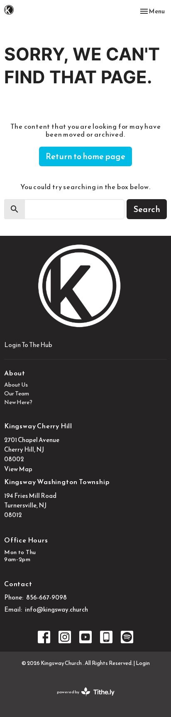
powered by (82, 699)
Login (143, 663)
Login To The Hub (28, 345)
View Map (18, 469)
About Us (16, 384)
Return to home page (85, 156)
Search (146, 209)
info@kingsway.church (56, 609)
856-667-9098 (46, 597)
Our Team (16, 393)
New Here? (18, 402)
